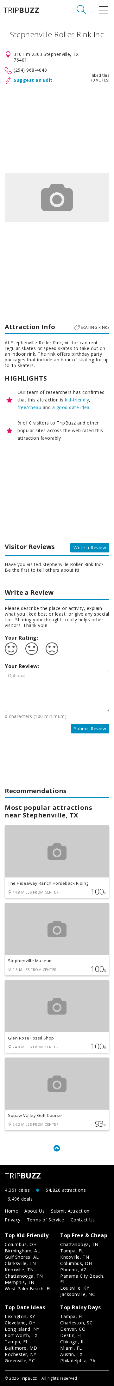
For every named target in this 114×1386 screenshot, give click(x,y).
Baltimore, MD (21, 1348)
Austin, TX (71, 1354)
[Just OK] (31, 648)
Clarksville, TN (20, 1263)
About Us (34, 1211)
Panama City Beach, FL (82, 1279)
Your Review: (22, 666)
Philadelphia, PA (77, 1361)
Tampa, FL (72, 1251)
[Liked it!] (11, 648)
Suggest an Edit (33, 80)
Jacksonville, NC (77, 1294)
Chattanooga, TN (24, 1276)
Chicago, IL (72, 1342)
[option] (57, 197)
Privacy (13, 1220)
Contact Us (83, 1220)
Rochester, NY (20, 1354)
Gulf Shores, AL (22, 1257)
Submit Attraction (70, 1211)
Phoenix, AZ (73, 1270)
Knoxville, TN (19, 1270)
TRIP (21, 10)
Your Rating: (21, 638)
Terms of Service (45, 1220)
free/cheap (29, 407)
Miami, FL (71, 1348)
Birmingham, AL (22, 1251)
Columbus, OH (20, 1244)
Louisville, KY (74, 1288)
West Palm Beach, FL (28, 1289)
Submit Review (90, 729)
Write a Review (89, 548)
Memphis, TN (20, 1282)
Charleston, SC (76, 1323)
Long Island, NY (22, 1329)
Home (11, 1211)
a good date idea (71, 407)
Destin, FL (71, 1335)
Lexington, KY (20, 1316)
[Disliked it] (52, 648)
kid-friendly (77, 400)
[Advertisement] (57, 127)
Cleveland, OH (20, 1323)
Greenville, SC (20, 1361)
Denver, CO (73, 1329)
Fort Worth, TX (21, 1335)
